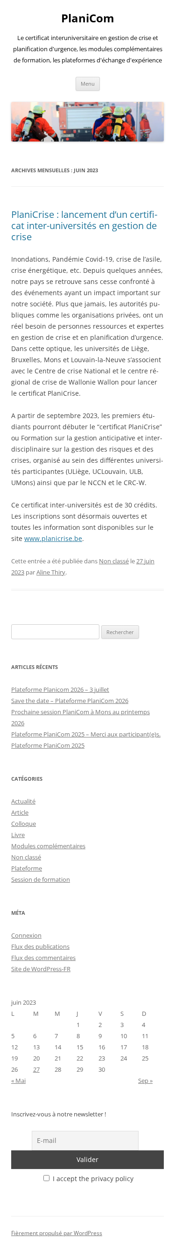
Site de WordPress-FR (40, 969)
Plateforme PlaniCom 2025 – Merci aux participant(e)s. (86, 734)
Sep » (145, 1080)
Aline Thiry (50, 572)
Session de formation (40, 879)
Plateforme (26, 868)
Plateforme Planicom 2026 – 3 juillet (60, 689)
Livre (18, 835)
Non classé (114, 561)
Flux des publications (40, 946)
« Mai (18, 1080)
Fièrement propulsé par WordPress (56, 1233)
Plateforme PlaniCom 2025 (47, 745)
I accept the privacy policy (92, 1178)
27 (36, 1069)
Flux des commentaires (43, 957)
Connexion (26, 935)
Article (19, 812)
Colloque (23, 823)
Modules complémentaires (48, 846)
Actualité (23, 801)
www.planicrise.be (53, 538)
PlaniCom (87, 18)
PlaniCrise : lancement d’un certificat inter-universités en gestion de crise (84, 225)
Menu (88, 83)
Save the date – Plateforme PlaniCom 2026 (69, 700)
